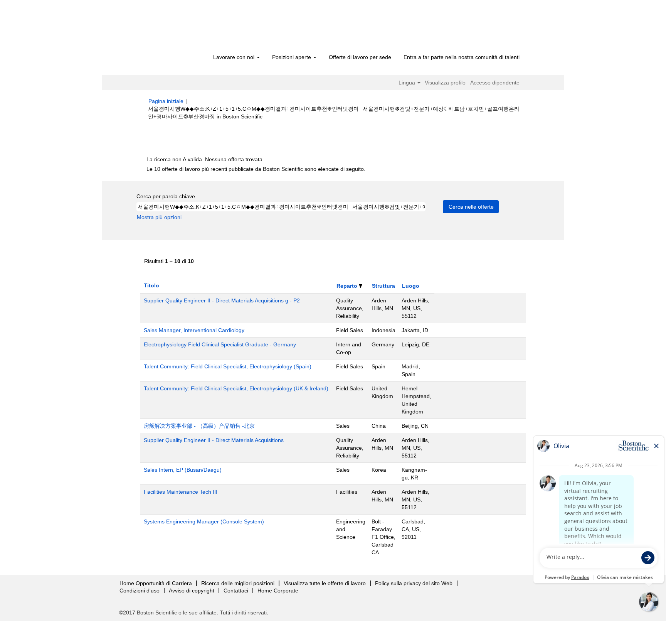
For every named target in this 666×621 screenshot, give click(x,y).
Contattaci (236, 590)
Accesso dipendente (495, 82)
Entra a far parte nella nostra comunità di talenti (462, 57)
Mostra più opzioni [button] (159, 217)
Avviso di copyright (191, 590)
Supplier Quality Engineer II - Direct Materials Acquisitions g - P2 (222, 300)
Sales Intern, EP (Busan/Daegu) (183, 470)
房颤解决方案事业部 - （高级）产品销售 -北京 (199, 426)
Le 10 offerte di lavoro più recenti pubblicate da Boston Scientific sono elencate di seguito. (255, 169)
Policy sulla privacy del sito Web (413, 583)
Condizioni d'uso (139, 590)
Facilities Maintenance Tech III (180, 492)
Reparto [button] (347, 286)
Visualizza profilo (445, 82)
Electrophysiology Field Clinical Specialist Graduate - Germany (220, 344)
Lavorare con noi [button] (234, 57)
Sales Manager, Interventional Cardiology (194, 330)
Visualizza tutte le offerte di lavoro (325, 583)
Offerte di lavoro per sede (360, 57)
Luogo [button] (410, 286)
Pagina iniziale (165, 101)
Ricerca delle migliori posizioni (237, 583)
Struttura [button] (383, 286)
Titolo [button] (151, 285)
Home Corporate (277, 590)
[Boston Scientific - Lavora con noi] (192, 28)
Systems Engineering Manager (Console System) (204, 521)
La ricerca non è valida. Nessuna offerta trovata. (205, 159)
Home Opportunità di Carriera (155, 583)
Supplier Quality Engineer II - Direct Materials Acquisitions (214, 440)
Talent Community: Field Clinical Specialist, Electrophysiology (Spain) (227, 366)
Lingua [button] (408, 82)
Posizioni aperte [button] (292, 57)
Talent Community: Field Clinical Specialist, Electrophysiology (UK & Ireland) (236, 388)
